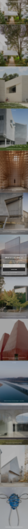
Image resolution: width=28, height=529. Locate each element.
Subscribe (14, 269)
